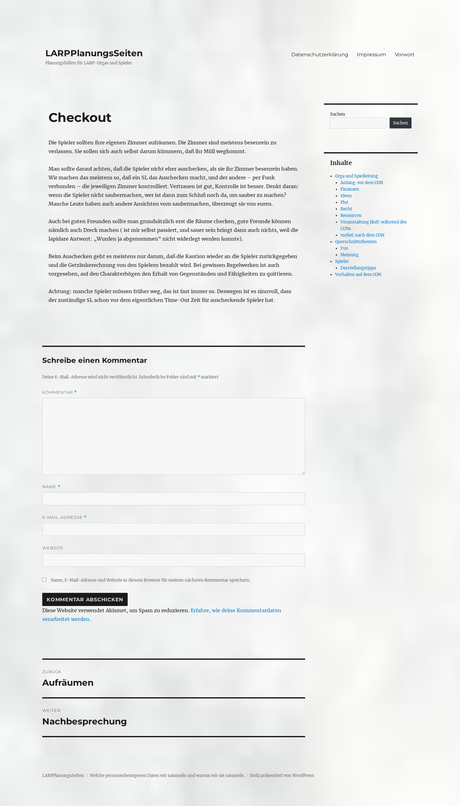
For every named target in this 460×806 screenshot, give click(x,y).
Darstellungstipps (358, 268)
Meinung (349, 255)
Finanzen (349, 189)
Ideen (346, 195)
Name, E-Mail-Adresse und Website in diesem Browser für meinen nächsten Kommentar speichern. (150, 580)
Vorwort (405, 55)
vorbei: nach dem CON (362, 235)
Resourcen (351, 215)
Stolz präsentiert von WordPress (282, 775)
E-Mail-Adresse (64, 517)
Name (51, 486)
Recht (346, 209)
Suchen (337, 114)
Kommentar (59, 392)
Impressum (371, 55)
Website (53, 547)
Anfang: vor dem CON (361, 182)
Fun (344, 248)
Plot (344, 202)
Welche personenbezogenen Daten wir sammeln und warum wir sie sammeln (167, 775)
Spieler (342, 261)
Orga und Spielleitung (356, 176)
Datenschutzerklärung (319, 55)
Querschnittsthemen (356, 241)
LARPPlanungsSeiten (94, 53)
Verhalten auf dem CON (358, 274)
